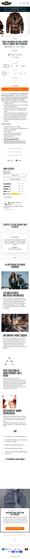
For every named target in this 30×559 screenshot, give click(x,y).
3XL (25, 73)
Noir (12, 66)
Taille (15, 70)
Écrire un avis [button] (15, 175)
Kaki (17, 66)
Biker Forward (17, 556)
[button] (8, 46)
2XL (20, 73)
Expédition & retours (15, 148)
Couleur (15, 63)
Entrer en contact (14, 545)
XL (15, 73)
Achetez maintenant (15, 528)
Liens (14, 540)
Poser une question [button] (15, 179)
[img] (11, 202)
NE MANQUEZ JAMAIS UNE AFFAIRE (14, 535)
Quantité (15, 77)
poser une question (15, 155)
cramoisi (23, 66)
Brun (6, 66)
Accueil (14, 38)
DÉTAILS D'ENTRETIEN (15, 151)
